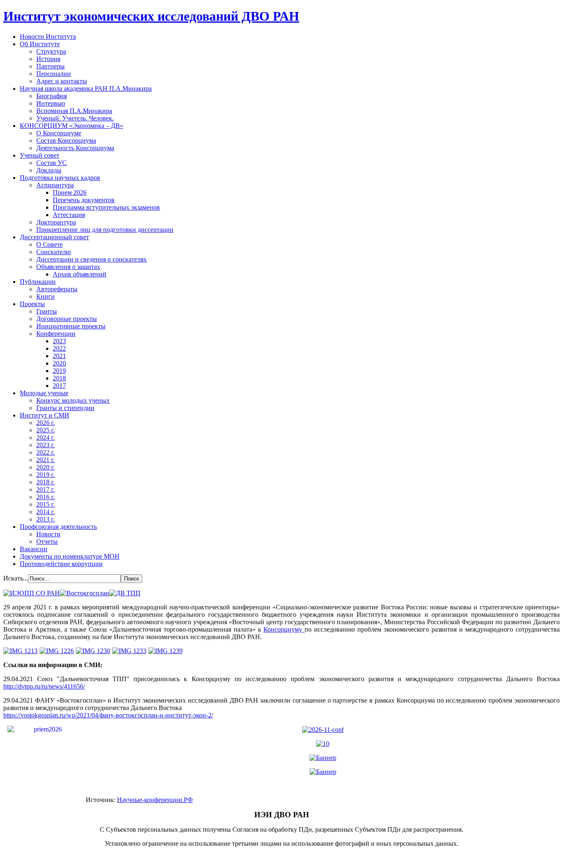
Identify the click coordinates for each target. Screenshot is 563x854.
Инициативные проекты (71, 326)
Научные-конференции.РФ (155, 799)
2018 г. (45, 482)
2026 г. (45, 422)
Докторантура (56, 222)
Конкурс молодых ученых (73, 400)
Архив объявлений (79, 274)
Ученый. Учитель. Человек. (75, 118)
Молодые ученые (44, 392)
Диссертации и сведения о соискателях (91, 259)
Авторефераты (56, 289)
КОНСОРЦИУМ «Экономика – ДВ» (71, 125)
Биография (51, 95)
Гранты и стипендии (65, 407)
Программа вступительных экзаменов (106, 207)
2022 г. (45, 452)
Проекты (32, 303)
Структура (51, 51)
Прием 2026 (70, 192)
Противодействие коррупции (61, 563)
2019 (59, 370)
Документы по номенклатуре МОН (70, 556)
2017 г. (45, 489)
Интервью (50, 103)
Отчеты (47, 541)
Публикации (38, 281)
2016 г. (45, 496)
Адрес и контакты (61, 81)
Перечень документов (84, 199)
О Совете (49, 244)
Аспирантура (55, 185)
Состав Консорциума (66, 140)
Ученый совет (39, 155)
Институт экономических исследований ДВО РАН (151, 16)
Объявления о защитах (68, 266)
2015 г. (45, 504)
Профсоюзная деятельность (58, 526)
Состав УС (51, 162)
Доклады (48, 170)
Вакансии (33, 548)
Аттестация (69, 214)
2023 (59, 340)
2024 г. (45, 437)
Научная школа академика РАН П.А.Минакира (86, 88)
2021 (59, 355)
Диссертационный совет (54, 237)
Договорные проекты (66, 318)
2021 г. (45, 459)
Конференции (55, 333)
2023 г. (45, 444)
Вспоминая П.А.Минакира (74, 110)
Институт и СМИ (44, 415)
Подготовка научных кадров (60, 177)
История (48, 58)
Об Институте (40, 43)
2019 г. (45, 474)
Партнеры (50, 66)
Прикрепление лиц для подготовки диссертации (105, 229)
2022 (59, 348)
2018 (59, 378)
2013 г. (45, 519)
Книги (45, 296)
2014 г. (45, 511)
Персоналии (53, 73)
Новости (48, 534)
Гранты (46, 311)
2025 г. (45, 430)
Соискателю (53, 251)
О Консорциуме (58, 133)
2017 (59, 385)
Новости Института (48, 36)
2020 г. (45, 467)
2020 (59, 363)
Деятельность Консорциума (75, 147)
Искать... (15, 578)
